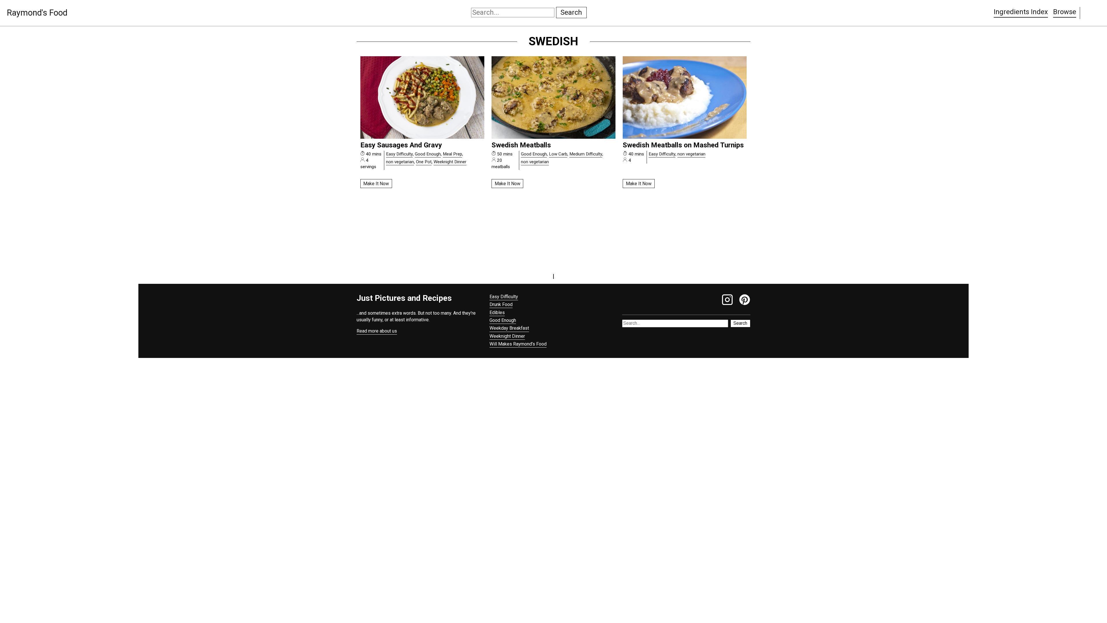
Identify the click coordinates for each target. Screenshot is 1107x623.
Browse (1064, 12)
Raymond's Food (37, 13)
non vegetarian (400, 161)
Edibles (497, 312)
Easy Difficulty (399, 154)
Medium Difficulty (585, 154)
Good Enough (428, 154)
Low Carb (558, 154)
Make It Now (376, 183)
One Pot (424, 161)
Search (571, 12)
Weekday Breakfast (509, 328)
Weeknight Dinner (450, 161)
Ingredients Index (1021, 12)
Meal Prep (452, 154)
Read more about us (377, 331)
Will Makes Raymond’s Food (518, 344)
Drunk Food (501, 304)
